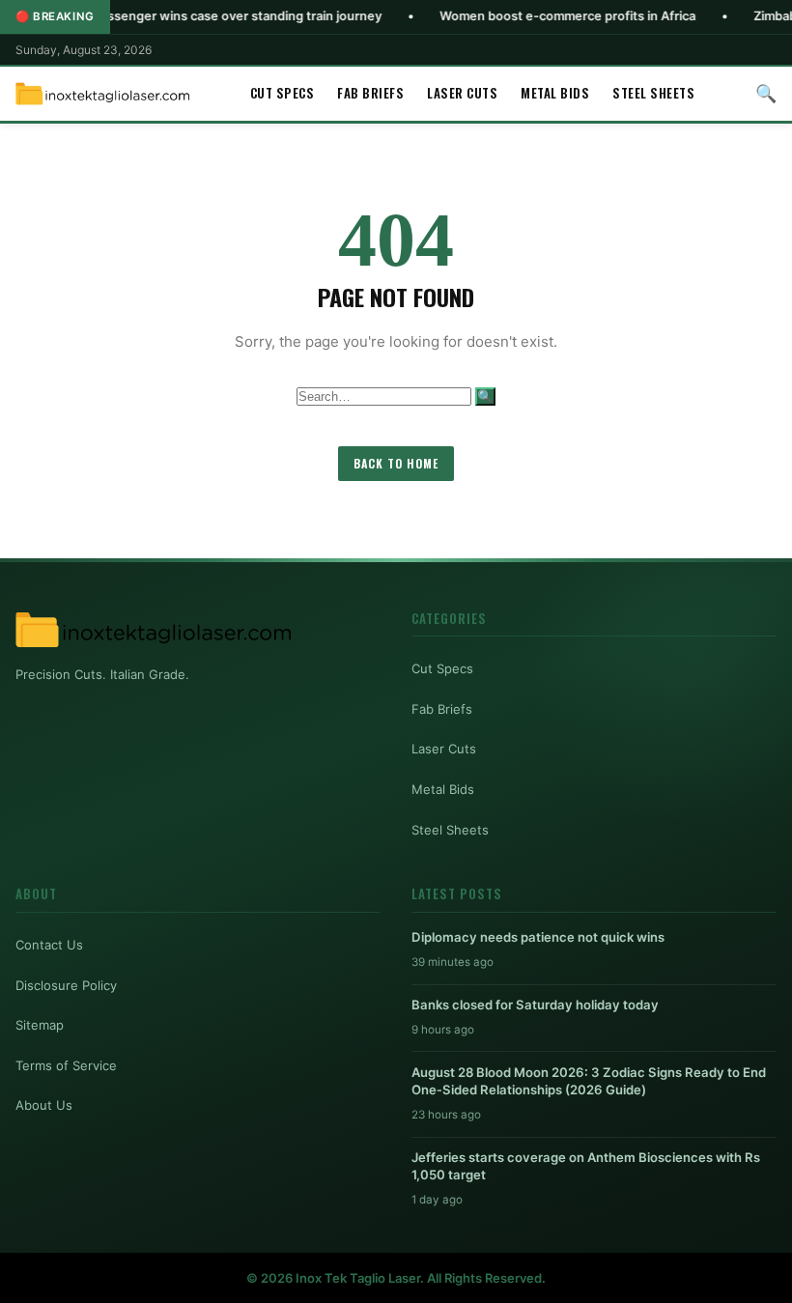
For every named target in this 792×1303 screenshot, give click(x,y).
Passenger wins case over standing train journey (200, 16)
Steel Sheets (653, 92)
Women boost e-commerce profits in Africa (531, 16)
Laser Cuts (462, 92)
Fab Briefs (370, 92)
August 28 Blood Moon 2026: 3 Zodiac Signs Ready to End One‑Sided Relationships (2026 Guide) (588, 1080)
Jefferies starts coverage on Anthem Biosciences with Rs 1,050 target (585, 1165)
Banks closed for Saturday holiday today (535, 1004)
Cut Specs (282, 92)
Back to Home (396, 463)
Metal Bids (555, 92)
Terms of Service (66, 1065)
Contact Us (49, 944)
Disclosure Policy (66, 985)
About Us (43, 1105)
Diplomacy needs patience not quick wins (538, 937)
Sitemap (39, 1025)
